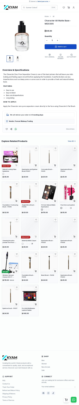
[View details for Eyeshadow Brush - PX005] (49, 233)
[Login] (74, 7)
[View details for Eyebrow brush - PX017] (10, 300)
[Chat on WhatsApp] (74, 400)
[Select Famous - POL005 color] (66, 208)
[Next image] (39, 35)
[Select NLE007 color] (5, 174)
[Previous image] (4, 35)
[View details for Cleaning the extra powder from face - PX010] (10, 233)
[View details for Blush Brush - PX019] (49, 267)
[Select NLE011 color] (10, 174)
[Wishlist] (64, 7)
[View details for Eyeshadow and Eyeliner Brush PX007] (30, 163)
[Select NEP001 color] (42, 209)
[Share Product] (11, 129)
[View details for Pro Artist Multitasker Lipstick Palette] (30, 300)
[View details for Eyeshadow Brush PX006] (68, 233)
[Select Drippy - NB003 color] (27, 243)
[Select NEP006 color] (48, 209)
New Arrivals (46, 367)
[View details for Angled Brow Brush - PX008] (30, 198)
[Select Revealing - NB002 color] (25, 243)
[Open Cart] (66, 400)
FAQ (3, 380)
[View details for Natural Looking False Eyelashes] (10, 163)
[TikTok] (53, 393)
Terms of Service (8, 400)
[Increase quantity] (57, 40)
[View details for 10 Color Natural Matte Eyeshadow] (49, 198)
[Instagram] (48, 393)
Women (44, 364)
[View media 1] (10, 58)
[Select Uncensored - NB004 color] (29, 243)
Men (43, 360)
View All (71, 141)
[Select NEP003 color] (46, 209)
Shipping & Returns (8, 394)
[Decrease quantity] (47, 40)
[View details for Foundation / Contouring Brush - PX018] (10, 198)
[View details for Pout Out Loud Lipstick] (68, 198)
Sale (43, 370)
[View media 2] (17, 58)
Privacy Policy (7, 397)
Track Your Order (8, 387)
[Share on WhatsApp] (16, 129)
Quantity (48, 36)
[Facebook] (43, 393)
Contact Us (6, 384)
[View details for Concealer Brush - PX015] (49, 163)
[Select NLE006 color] (3, 174)
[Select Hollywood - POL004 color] (63, 208)
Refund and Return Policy (11, 390)
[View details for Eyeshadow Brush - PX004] (68, 163)
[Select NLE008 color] (8, 174)
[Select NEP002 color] (44, 209)
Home (47, 16)
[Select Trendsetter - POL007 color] (68, 208)
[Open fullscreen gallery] (38, 18)
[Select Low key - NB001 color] (22, 243)
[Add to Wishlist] (7, 129)
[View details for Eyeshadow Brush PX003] (68, 267)
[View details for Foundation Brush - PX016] (30, 267)
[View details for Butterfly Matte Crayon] (30, 233)
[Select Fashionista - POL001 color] (61, 208)
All (53, 16)
